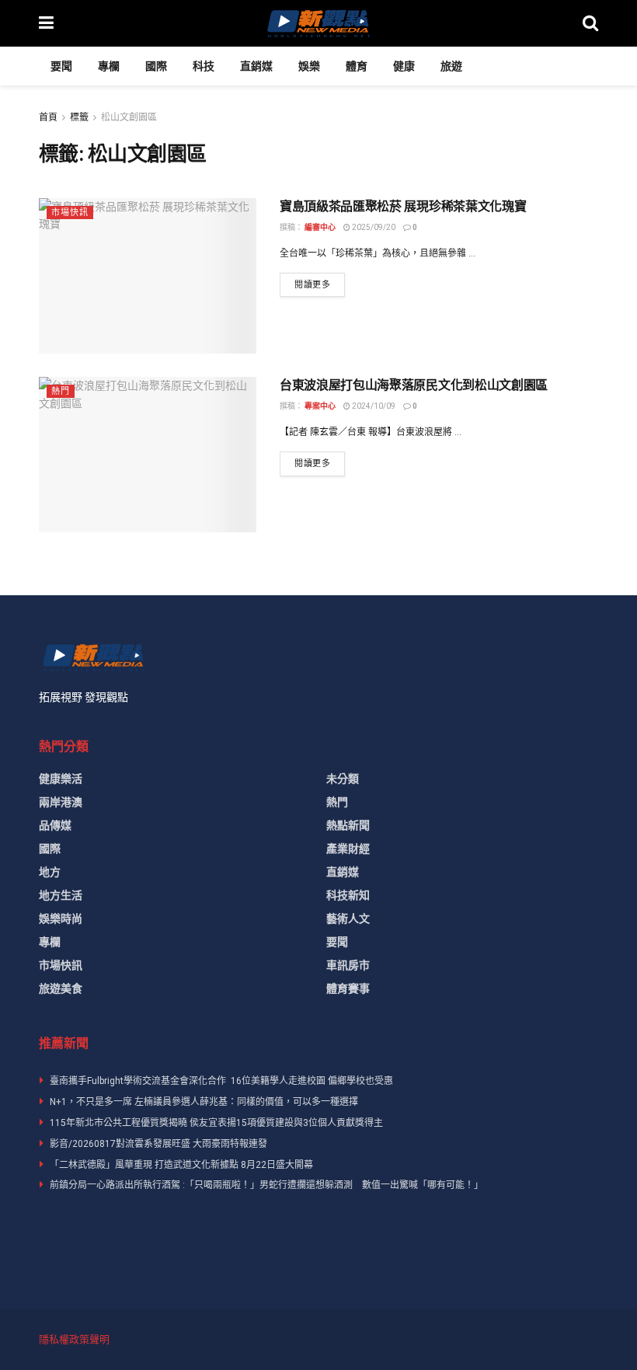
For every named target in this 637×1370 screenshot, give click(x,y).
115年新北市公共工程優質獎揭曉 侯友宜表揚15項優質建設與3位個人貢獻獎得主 (216, 1122)
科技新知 (348, 895)
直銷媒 (256, 66)
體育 (356, 66)
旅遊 (451, 66)
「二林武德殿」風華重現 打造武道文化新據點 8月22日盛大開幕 (181, 1164)
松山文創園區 (129, 117)
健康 (404, 66)
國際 (156, 66)
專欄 (109, 66)
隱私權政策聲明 (74, 1339)
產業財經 (348, 848)
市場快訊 (70, 212)
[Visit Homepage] (317, 23)
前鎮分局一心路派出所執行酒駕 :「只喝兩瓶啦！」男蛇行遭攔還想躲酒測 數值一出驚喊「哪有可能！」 (266, 1185)
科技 (203, 66)
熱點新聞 (348, 825)
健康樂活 (60, 778)
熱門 (60, 391)
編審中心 (320, 227)
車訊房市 (348, 965)
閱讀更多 (319, 284)
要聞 (61, 66)
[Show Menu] (46, 23)
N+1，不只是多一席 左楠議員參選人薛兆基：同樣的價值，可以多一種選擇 (204, 1101)
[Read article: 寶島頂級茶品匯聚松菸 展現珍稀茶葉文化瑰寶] (147, 276)
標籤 (79, 117)
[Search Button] (590, 23)
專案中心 (320, 406)
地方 (50, 872)
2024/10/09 (372, 406)
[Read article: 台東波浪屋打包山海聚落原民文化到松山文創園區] (147, 454)
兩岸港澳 (60, 802)
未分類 (342, 778)
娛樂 (309, 66)
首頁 (48, 117)
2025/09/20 (372, 227)
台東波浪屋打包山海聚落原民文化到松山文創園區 (414, 385)
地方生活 (60, 895)
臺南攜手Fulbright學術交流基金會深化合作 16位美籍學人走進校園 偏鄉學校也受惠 (221, 1080)
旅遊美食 (60, 988)
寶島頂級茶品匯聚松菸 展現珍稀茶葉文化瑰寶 (403, 206)
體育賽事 (348, 988)
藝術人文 (348, 918)
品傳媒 (55, 825)
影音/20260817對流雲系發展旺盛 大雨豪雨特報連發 (158, 1143)
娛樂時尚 (60, 918)
